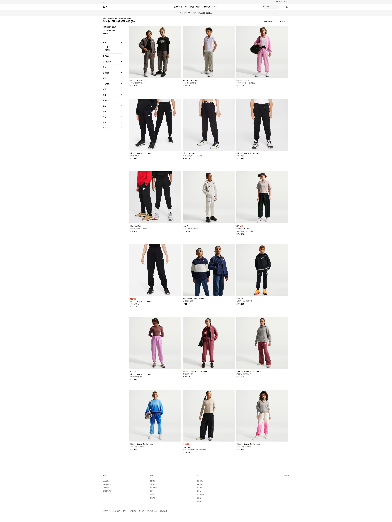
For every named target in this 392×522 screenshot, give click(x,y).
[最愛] (283, 7)
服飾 (104, 18)
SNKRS (215, 6)
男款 (186, 6)
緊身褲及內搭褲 (109, 30)
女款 (192, 6)
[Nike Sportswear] (262, 197)
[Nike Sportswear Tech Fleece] (262, 125)
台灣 (287, 475)
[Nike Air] (209, 197)
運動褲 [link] (105, 33)
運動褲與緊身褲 (112, 18)
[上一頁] (159, 13)
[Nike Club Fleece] (155, 197)
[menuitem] (279, 2)
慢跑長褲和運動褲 (125, 18)
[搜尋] (264, 7)
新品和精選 (178, 6)
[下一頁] (233, 13)
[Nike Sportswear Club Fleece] (155, 125)
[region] (111, 79)
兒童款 (198, 6)
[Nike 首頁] (106, 7)
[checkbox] (112, 47)
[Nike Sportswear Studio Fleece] (209, 343)
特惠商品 (206, 6)
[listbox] (284, 21)
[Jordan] (104, 2)
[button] (112, 42)
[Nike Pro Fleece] (262, 52)
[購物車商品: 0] (287, 7)
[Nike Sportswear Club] (155, 52)
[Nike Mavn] (209, 416)
